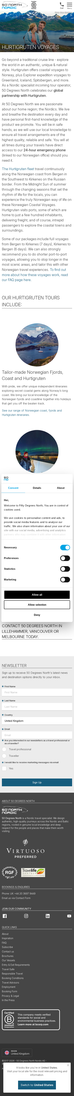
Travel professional (20, 749)
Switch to (37, 1085)
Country (8, 715)
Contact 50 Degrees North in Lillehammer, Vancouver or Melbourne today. (32, 631)
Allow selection (37, 604)
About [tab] (61, 487)
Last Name (9, 700)
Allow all (37, 594)
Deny (37, 614)
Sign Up (37, 782)
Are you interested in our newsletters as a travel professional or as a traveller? (37, 742)
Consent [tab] (13, 487)
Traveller (14, 755)
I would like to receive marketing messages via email (31, 762)
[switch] (65, 558)
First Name (9, 686)
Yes (11, 768)
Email (7, 729)
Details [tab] (37, 487)
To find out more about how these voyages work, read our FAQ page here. (35, 275)
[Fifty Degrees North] (15, 5)
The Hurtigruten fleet (18, 169)
